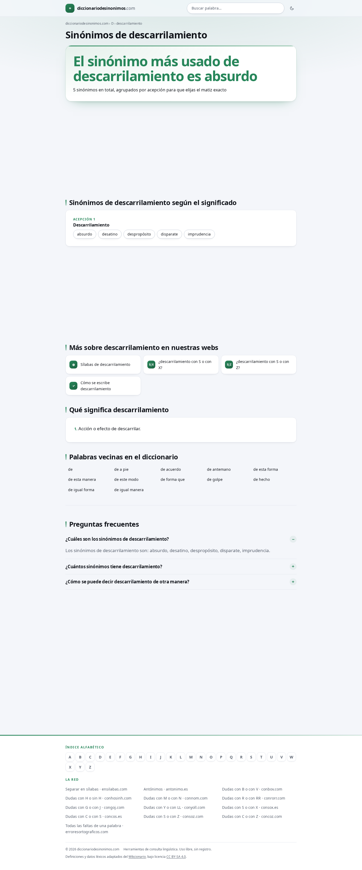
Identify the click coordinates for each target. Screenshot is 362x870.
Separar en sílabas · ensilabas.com (96, 789)
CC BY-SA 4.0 (176, 856)
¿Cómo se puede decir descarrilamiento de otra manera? (127, 582)
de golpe (215, 479)
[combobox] (235, 8)
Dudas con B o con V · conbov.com (252, 789)
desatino (109, 234)
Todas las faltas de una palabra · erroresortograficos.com (94, 828)
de (70, 469)
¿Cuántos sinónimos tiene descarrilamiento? (113, 566)
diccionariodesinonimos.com (86, 23)
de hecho (261, 479)
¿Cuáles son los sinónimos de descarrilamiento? (117, 539)
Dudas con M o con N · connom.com (176, 798)
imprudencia (199, 234)
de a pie (121, 469)
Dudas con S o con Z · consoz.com (173, 816)
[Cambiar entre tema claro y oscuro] (292, 8)
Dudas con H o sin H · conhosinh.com (98, 798)
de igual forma (81, 489)
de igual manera (129, 489)
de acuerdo (171, 469)
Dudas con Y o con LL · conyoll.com (174, 807)
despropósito (139, 234)
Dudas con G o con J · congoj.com (94, 807)
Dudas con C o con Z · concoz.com (252, 816)
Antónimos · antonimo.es (166, 789)
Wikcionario (137, 856)
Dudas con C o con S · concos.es (93, 816)
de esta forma (265, 469)
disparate (169, 234)
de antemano (219, 469)
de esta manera (82, 479)
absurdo (84, 234)
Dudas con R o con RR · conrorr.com (253, 798)
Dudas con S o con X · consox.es (250, 807)
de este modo (126, 479)
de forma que (173, 479)
